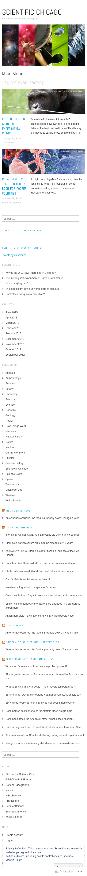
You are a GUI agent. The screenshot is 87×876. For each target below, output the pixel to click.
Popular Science (14, 806)
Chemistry (11, 394)
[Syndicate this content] (3, 510)
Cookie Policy (14, 859)
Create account (14, 835)
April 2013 (11, 317)
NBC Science (13, 795)
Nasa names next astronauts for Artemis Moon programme (38, 710)
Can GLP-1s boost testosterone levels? (27, 579)
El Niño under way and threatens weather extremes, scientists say (43, 694)
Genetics (10, 410)
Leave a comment (11, 202)
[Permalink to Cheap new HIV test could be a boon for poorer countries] (43, 162)
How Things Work (15, 426)
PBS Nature (12, 800)
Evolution (10, 404)
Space (9, 479)
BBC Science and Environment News (30, 659)
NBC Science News (18, 510)
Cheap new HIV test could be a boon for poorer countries (14, 186)
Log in (9, 840)
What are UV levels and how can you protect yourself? (36, 666)
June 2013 (11, 312)
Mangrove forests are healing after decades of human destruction (42, 743)
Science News (76, 91)
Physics (9, 457)
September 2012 (15, 354)
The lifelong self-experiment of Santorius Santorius (34, 278)
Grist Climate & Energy (18, 779)
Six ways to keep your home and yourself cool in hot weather (40, 702)
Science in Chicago (16, 468)
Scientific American (19, 527)
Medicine (65, 151)
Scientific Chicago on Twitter (22, 247)
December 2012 (14, 338)
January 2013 (13, 333)
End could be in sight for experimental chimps (13, 126)
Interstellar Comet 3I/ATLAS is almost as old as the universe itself (42, 534)
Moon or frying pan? (17, 283)
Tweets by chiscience (14, 255)
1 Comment (8, 142)
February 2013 (13, 328)
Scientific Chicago (32, 12)
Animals (57, 91)
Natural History (14, 436)
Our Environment (15, 452)
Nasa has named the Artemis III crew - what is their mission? (39, 718)
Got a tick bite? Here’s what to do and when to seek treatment (40, 563)
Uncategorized (13, 489)
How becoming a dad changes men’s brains (30, 587)
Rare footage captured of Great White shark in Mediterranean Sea (43, 727)
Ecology (10, 399)
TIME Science (14, 625)
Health (66, 91)
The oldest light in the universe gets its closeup (32, 288)
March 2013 (12, 322)
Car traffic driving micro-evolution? (25, 294)
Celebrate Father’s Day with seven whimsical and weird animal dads (44, 595)
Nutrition (10, 447)
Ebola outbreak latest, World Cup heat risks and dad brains (39, 571)
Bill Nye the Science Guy (19, 774)
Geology (10, 415)
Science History (14, 463)
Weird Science (13, 500)
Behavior (10, 383)
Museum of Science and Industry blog (32, 642)
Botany (9, 388)
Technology (12, 484)
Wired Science (13, 816)
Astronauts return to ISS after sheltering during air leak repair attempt (44, 735)
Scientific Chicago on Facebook (23, 230)
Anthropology (13, 378)
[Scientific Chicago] (43, 47)
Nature (9, 442)
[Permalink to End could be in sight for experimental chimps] (43, 102)
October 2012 (13, 349)
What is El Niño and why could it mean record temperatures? (40, 686)
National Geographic (17, 785)
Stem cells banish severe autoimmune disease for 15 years (39, 542)
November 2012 (14, 344)
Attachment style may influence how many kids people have (39, 615)
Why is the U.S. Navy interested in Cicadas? (30, 272)
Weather (10, 495)
